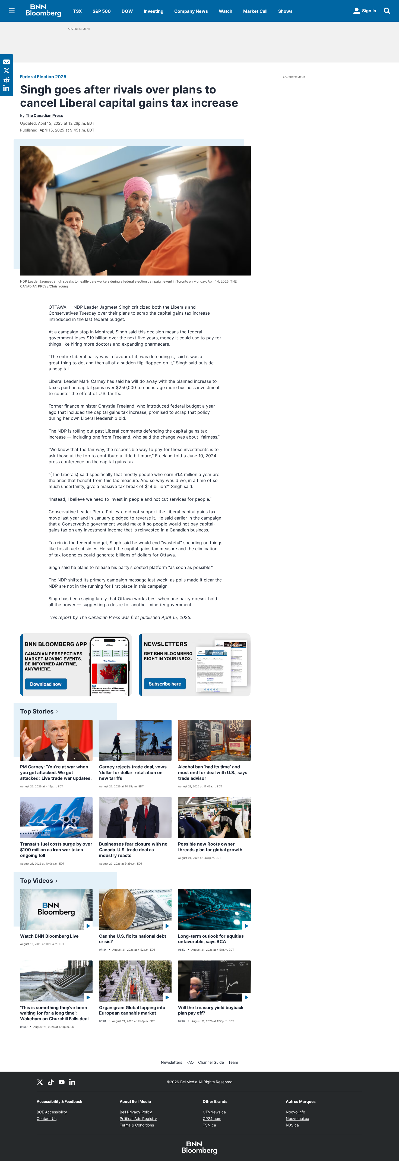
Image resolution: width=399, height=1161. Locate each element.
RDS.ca (292, 1125)
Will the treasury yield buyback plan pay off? (210, 1010)
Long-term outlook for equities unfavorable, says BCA (211, 938)
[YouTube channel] (61, 1082)
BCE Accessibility (52, 1112)
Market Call (255, 11)
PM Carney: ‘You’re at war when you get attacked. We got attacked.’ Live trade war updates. (56, 772)
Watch (225, 11)
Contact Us (46, 1118)
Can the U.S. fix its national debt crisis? (132, 938)
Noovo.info (295, 1112)
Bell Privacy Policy (136, 1112)
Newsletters (171, 1062)
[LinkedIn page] (72, 1082)
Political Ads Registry (138, 1118)
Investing (153, 11)
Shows (285, 11)
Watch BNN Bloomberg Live (49, 936)
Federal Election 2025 (43, 76)
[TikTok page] (50, 1082)
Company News (191, 11)
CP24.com (212, 1118)
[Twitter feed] (40, 1082)
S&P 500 (102, 11)
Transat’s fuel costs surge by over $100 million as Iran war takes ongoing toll (56, 849)
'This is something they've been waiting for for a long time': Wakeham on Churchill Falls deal (54, 1013)
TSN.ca (209, 1125)
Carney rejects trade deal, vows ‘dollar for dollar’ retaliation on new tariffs (133, 772)
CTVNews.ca (214, 1112)
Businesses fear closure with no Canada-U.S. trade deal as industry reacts (133, 849)
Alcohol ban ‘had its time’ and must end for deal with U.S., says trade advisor (212, 772)
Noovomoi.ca (297, 1118)
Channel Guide (211, 1062)
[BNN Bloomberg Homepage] (43, 10)
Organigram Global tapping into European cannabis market (132, 1010)
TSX (77, 11)
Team (233, 1062)
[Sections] (12, 10)
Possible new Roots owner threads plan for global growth (210, 846)
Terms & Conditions (137, 1125)
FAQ (190, 1062)
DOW (127, 11)
